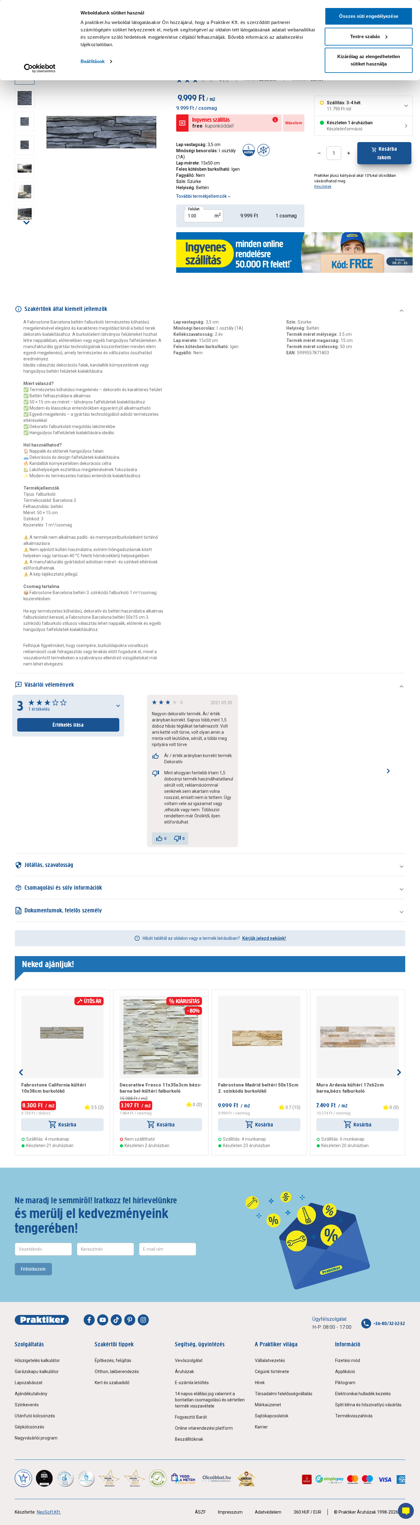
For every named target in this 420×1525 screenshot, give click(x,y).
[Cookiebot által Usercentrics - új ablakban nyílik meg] (40, 68)
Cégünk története (272, 1371)
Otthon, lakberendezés (117, 1371)
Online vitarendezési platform (204, 1428)
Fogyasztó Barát (191, 1417)
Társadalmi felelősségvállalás (283, 1393)
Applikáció (345, 1371)
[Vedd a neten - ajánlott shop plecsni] (183, 1478)
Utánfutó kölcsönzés (35, 1415)
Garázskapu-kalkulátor (37, 1371)
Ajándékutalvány (31, 1393)
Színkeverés (27, 1404)
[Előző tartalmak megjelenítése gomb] (21, 1072)
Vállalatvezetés (270, 1360)
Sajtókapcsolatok (271, 1415)
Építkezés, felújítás (113, 1360)
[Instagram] (143, 1319)
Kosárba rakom (387, 153)
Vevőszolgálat (189, 1360)
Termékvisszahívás (354, 1415)
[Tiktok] (116, 1319)
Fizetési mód (347, 1360)
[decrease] (319, 153)
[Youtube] (102, 1319)
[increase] (349, 153)
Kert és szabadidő (112, 1382)
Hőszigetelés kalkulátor (37, 1360)
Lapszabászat (28, 1382)
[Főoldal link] (42, 1320)
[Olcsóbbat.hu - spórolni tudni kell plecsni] (217, 1478)
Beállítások (93, 61)
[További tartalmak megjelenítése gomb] (26, 222)
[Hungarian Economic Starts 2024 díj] (23, 1478)
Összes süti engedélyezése (368, 16)
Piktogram (345, 1382)
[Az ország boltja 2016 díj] (109, 1478)
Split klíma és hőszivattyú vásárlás (368, 1404)
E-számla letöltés (192, 1382)
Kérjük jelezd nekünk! (264, 938)
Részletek (322, 187)
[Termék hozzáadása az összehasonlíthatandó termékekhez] (32, 998)
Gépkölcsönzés (29, 1426)
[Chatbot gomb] (406, 1511)
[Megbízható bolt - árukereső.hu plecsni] (157, 1478)
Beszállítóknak (189, 1439)
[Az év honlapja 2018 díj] (65, 1478)
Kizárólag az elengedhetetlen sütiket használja (368, 60)
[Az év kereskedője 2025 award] (246, 1478)
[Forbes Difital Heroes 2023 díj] (44, 1478)
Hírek (260, 1382)
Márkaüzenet (268, 1404)
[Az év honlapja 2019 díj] (86, 1478)
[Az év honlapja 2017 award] (135, 1478)
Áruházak (184, 1371)
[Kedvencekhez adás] (24, 998)
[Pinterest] (129, 1319)
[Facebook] (89, 1319)
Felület (194, 209)
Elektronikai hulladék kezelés (363, 1393)
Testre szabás (365, 36)
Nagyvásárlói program (36, 1438)
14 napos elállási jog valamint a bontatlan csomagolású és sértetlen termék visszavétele (210, 1399)
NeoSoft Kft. (49, 1512)
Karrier (261, 1426)
